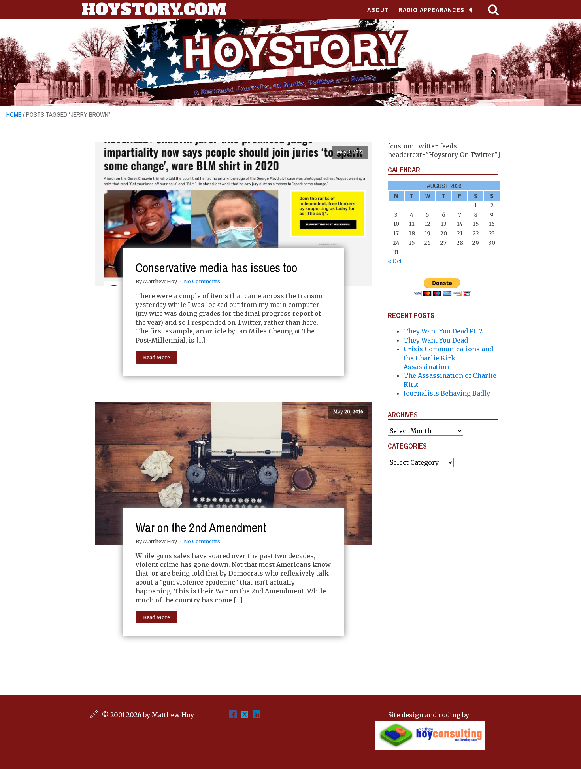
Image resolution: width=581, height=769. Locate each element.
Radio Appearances (431, 10)
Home (13, 114)
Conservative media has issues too (216, 267)
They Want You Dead (436, 340)
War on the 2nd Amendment (201, 527)
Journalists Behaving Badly (447, 393)
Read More (156, 357)
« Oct (395, 261)
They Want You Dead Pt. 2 (443, 331)
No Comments (202, 281)
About (378, 10)
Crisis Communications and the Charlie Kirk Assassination (448, 358)
